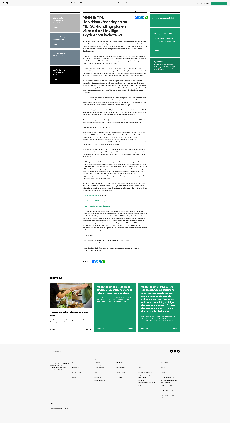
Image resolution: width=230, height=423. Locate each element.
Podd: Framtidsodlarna (78, 370)
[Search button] (201, 3)
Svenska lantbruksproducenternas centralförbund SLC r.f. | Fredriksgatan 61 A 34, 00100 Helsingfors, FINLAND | (59, 366)
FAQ (139, 385)
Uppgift (163, 367)
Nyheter (85, 11)
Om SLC (118, 3)
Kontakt (128, 3)
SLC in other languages (167, 397)
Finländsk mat (98, 375)
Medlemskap (120, 362)
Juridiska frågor (120, 372)
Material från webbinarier (145, 372)
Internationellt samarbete (168, 395)
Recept (74, 377)
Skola (139, 367)
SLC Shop (141, 362)
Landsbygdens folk (219, 3)
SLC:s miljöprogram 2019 (167, 377)
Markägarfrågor (121, 367)
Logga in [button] (206, 3)
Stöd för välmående (121, 370)
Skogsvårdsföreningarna (167, 390)
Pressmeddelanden (77, 365)
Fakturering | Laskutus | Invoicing (59, 408)
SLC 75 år (163, 365)
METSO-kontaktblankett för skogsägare (97, 206)
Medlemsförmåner (121, 365)
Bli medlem (164, 392)
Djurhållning (97, 365)
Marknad (140, 370)
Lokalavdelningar (165, 387)
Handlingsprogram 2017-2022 (169, 380)
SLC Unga (119, 377)
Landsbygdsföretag (100, 380)
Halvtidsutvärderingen (92, 196)
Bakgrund (163, 370)
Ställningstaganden (166, 382)
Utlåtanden (100, 328)
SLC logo (140, 365)
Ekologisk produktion (100, 370)
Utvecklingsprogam (166, 375)
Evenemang (75, 367)
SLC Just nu (119, 375)
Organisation (164, 362)
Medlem (97, 3)
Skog (95, 372)
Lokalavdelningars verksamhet (146, 382)
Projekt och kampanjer (144, 375)
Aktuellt (72, 3)
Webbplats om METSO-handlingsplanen (97, 201)
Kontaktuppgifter (55, 405)
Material (107, 3)
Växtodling (97, 362)
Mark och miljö (98, 377)
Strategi (163, 372)
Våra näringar (85, 3)
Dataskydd (141, 380)
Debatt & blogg (76, 372)
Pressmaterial (142, 377)
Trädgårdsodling (99, 367)
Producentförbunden (166, 385)
